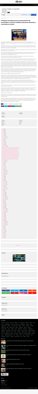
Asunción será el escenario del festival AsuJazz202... (10, 158)
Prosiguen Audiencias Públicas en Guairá (13, 359)
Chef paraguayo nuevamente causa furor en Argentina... (11, 154)
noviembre (4, 137)
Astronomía (26, 322)
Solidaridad (3, 336)
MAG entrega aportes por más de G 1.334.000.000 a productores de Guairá (18, 368)
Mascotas (26, 330)
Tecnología (4, 17)
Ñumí (2, 333)
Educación (20, 121)
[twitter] (14, 291)
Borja (33, 322)
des (11, 325)
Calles (2, 324)
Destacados (15, 325)
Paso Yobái (16, 333)
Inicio (1, 17)
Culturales (3, 120)
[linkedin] (23, 291)
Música (20, 122)
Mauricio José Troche (32, 330)
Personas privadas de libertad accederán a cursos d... (10, 151)
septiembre (5, 161)
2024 (3, 135)
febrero (4, 142)
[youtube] (36, 5)
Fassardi (25, 327)
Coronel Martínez (22, 324)
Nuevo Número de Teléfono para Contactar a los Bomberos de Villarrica (18, 354)
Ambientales (15, 322)
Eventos (3, 122)
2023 (3, 144)
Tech (2, 125)
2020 (3, 186)
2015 (3, 235)
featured (29, 327)
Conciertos (12, 324)
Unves (21, 336)
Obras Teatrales (6, 333)
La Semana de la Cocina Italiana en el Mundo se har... (10, 155)
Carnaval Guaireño (7, 324)
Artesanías (22, 322)
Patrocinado (20, 333)
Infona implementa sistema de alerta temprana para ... (11, 148)
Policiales (33, 333)
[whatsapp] (6, 293)
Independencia (30, 328)
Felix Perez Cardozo (4, 328)
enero (4, 143)
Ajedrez (11, 322)
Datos (31, 324)
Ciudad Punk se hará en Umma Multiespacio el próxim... (11, 156)
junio (3, 131)
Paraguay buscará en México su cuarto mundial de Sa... (11, 147)
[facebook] (33, 5)
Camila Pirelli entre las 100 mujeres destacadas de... (10, 149)
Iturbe (15, 330)
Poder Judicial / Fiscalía (27, 333)
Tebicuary (7, 336)
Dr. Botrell (19, 325)
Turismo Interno (17, 336)
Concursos (17, 324)
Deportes (20, 120)
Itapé (12, 330)
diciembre (4, 136)
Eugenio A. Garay (11, 327)
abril (3, 129)
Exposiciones (21, 327)
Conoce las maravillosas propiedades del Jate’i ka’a (15, 363)
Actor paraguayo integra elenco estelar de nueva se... (10, 152)
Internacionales (8, 330)
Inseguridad (3, 330)
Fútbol (16, 328)
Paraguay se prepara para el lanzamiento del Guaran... (10, 153)
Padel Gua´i (11, 333)
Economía (3, 121)
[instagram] (35, 5)
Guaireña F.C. (25, 328)
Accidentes (3, 322)
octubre (4, 160)
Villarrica (24, 336)
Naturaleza (3, 124)
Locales (22, 330)
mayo (4, 132)
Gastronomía (20, 328)
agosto (4, 174)
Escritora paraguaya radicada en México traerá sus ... (10, 150)
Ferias (9, 328)
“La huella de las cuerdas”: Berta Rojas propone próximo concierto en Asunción (19, 340)
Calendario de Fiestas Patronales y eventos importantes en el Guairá (17, 350)
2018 (3, 207)
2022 (3, 169)
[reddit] (32, 291)
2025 (3, 130)
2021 (3, 180)
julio (3, 138)
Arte (18, 322)
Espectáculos (3, 327)
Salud (20, 124)
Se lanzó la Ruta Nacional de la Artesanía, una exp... (10, 159)
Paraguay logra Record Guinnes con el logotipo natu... (10, 157)
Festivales (12, 328)
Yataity (28, 336)
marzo (4, 134)
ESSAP (7, 327)
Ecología (23, 325)
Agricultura (7, 322)
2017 (3, 220)
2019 (3, 195)
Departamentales (3, 325)
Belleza (31, 322)
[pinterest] (14, 293)
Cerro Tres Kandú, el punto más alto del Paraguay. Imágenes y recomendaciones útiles (21, 345)
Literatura (18, 330)
